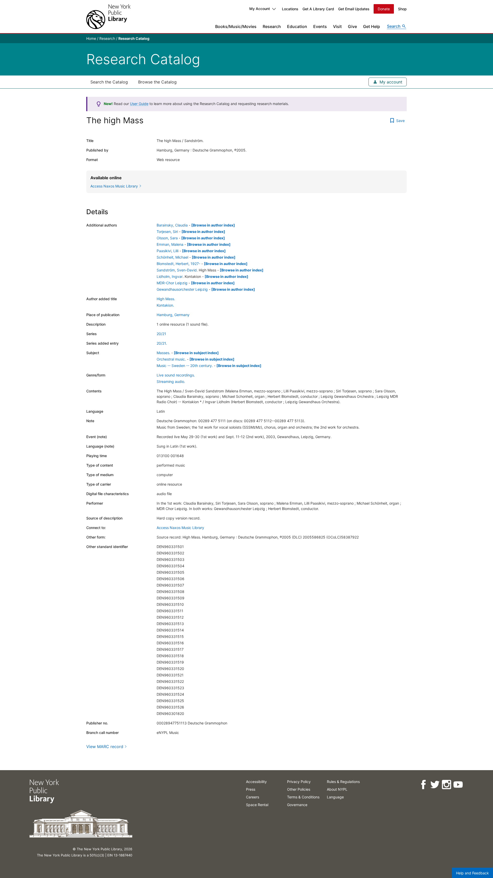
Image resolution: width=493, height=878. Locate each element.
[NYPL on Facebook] (423, 784)
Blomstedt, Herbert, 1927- (178, 263)
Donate (384, 9)
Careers (252, 797)
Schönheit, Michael (172, 257)
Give (352, 26)
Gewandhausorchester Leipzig (182, 289)
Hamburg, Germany (173, 315)
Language (335, 797)
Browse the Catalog (157, 81)
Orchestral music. (171, 359)
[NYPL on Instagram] (446, 784)
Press (250, 789)
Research (272, 26)
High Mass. (166, 299)
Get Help (371, 26)
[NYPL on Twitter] (435, 784)
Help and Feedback (472, 873)
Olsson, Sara (167, 238)
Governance (297, 805)
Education (297, 26)
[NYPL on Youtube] (458, 784)
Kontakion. (165, 305)
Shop (402, 9)
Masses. (163, 353)
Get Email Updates (353, 9)
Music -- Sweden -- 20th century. (185, 365)
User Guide (139, 103)
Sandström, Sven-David (177, 270)
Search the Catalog (109, 81)
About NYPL (337, 789)
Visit (337, 26)
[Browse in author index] (213, 225)
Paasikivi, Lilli (167, 251)
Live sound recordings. (176, 375)
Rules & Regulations (343, 781)
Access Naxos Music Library (180, 527)
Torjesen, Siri (167, 231)
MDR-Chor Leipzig (172, 283)
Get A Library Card (318, 9)
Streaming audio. (171, 381)
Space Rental (257, 805)
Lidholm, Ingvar (170, 276)
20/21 (161, 334)
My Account (259, 8)
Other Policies (298, 789)
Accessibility (256, 781)
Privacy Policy (299, 781)
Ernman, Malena (170, 244)
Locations (290, 9)
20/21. (162, 343)
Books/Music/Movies (236, 26)
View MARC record (104, 746)
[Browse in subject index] (196, 353)
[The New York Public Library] (108, 16)
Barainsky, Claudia (172, 225)
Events (320, 26)
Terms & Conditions (303, 797)
